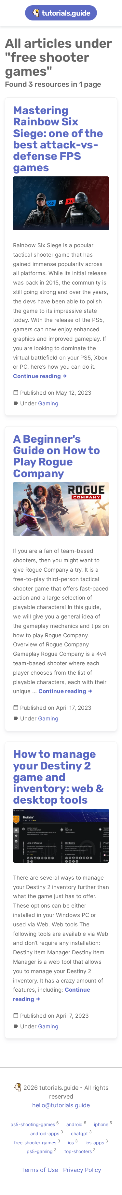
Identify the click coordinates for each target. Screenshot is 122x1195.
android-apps (44, 1133)
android (74, 1124)
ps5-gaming (40, 1151)
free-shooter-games (35, 1142)
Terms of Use (39, 1169)
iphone (101, 1124)
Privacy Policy (82, 1169)
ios (71, 1142)
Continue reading (37, 376)
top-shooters (78, 1151)
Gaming (48, 403)
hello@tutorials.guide (61, 1105)
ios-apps (95, 1142)
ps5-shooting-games (32, 1124)
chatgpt (79, 1133)
